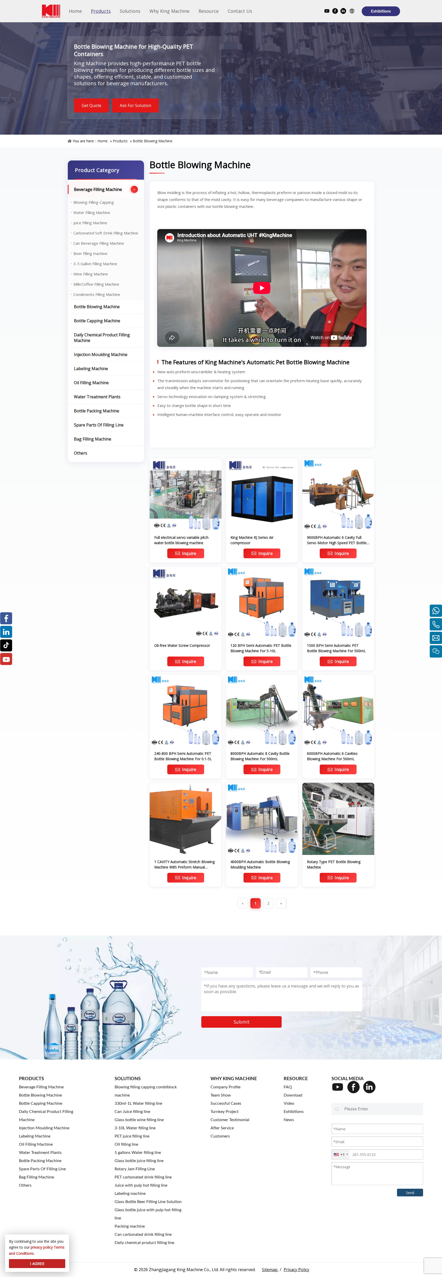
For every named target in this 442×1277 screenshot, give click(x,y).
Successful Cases (226, 1103)
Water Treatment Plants (97, 397)
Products (120, 140)
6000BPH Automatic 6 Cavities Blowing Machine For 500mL (332, 756)
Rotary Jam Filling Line (135, 1169)
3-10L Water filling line (135, 1128)
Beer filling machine (90, 253)
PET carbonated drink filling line (143, 1177)
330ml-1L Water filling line (138, 1103)
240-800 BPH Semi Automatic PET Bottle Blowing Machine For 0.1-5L (183, 756)
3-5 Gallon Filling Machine (95, 263)
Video (289, 1103)
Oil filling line (126, 1144)
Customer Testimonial (230, 1120)
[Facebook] (335, 11)
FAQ (288, 1087)
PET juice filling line (132, 1136)
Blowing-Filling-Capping (93, 202)
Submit (242, 1022)
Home (102, 140)
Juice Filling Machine (90, 222)
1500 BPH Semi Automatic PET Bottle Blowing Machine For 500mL (336, 648)
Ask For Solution (135, 105)
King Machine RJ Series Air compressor (251, 540)
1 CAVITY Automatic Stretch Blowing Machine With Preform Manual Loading (184, 864)
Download (293, 1095)
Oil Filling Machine (91, 382)
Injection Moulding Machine (100, 354)
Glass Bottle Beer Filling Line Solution (148, 1202)
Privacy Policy (296, 1269)
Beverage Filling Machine (98, 189)
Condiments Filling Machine (96, 294)
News (289, 1120)
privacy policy (42, 1247)
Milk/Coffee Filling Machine (96, 284)
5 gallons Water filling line (138, 1153)
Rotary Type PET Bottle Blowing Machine (333, 864)
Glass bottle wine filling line (139, 1120)
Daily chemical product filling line (144, 1243)
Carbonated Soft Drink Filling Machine (105, 232)
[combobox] (340, 1154)
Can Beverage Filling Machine (98, 243)
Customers (220, 1136)
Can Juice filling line (132, 1112)
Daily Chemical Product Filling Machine (102, 337)
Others (80, 453)
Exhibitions (381, 11)
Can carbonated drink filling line (143, 1234)
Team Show (221, 1095)
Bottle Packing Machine (96, 411)
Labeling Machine (91, 368)
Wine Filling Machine (90, 273)
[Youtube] (327, 11)
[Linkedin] (343, 11)
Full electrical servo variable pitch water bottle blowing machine (181, 540)
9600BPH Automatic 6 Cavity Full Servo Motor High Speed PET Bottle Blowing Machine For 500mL (337, 540)
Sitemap (270, 1269)
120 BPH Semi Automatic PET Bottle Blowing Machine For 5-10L (260, 648)
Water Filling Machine (91, 212)
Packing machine (130, 1226)
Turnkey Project (225, 1112)
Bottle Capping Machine (97, 321)
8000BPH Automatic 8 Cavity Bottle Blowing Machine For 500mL (260, 756)
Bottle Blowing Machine (152, 140)
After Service (222, 1128)
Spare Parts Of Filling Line (99, 425)
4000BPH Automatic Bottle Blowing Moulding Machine (260, 864)
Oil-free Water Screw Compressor (182, 645)
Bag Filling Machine (92, 439)
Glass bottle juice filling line (139, 1161)
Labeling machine (130, 1194)
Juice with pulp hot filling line (141, 1185)
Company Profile (225, 1087)
